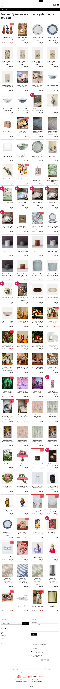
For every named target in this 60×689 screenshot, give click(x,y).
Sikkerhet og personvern (28, 669)
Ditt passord (33, 628)
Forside (2, 9)
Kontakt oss (3, 640)
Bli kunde (3, 633)
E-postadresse (34, 622)
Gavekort (3, 638)
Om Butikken (4, 637)
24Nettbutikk (32, 686)
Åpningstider (4, 635)
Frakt (9, 669)
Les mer (43, 684)
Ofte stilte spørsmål (48, 669)
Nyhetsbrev (39, 669)
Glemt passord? (55, 634)
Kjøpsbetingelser (16, 669)
